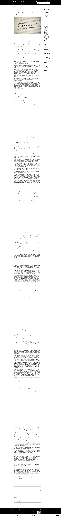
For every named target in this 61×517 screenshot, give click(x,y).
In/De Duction (46, 50)
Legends (45, 53)
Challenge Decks (46, 45)
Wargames (45, 70)
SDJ (49, 58)
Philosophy (45, 54)
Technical (45, 66)
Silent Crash (45, 62)
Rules (47, 58)
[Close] (60, 515)
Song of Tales (46, 65)
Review (45, 58)
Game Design (46, 48)
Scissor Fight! (46, 61)
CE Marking (45, 44)
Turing (49, 67)
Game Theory (46, 49)
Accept (57, 515)
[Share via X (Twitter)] (16, 487)
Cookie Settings (53, 515)
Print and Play (46, 57)
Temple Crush (46, 67)
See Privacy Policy (33, 515)
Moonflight (48, 53)
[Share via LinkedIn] (18, 487)
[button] (47, 1)
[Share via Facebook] (14, 487)
